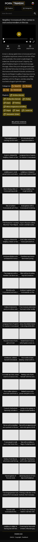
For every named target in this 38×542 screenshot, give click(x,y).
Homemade (17, 90)
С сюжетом (28, 110)
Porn (14, 3)
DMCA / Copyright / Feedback (19, 537)
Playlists (10, 8)
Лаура (8, 110)
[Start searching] (35, 13)
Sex (7, 90)
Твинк (17, 110)
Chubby (27, 99)
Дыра (8, 103)
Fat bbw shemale (18, 95)
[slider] (15, 39)
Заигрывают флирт (13, 114)
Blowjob (28, 86)
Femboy (17, 103)
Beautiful (17, 86)
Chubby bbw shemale (13, 99)
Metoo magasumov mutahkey (16, 107)
